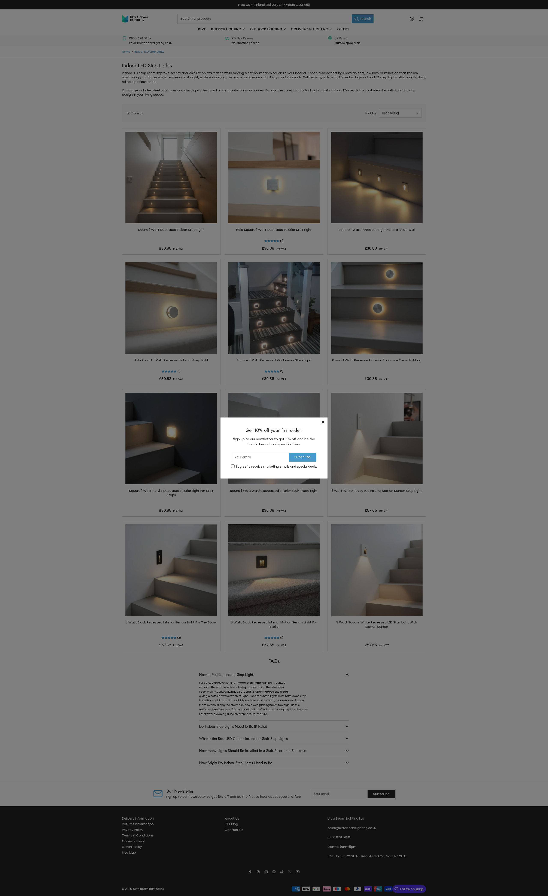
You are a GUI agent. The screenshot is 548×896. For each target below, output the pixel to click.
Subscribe (302, 457)
